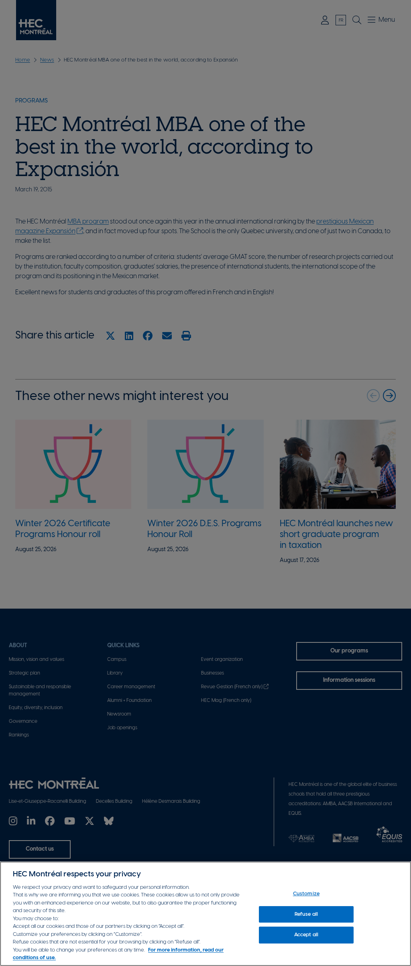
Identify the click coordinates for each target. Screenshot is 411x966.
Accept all (306, 934)
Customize (306, 893)
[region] (205, 913)
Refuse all (306, 914)
